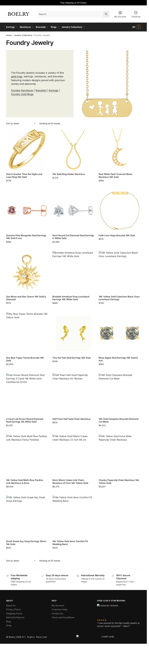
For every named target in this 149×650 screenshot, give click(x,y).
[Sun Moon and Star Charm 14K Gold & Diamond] (27, 272)
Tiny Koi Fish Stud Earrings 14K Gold (71, 357)
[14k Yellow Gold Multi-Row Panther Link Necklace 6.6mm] (27, 455)
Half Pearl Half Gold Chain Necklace (71, 419)
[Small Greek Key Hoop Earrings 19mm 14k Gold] (27, 517)
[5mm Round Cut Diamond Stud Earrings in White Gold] (73, 211)
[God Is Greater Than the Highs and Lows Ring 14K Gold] (27, 149)
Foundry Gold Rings (22, 94)
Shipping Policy (14, 613)
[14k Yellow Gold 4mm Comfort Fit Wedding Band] (73, 517)
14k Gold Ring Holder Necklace (68, 174)
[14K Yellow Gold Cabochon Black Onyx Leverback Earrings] (120, 272)
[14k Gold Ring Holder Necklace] (73, 149)
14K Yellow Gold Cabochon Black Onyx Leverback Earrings (119, 298)
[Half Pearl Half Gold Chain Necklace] (73, 394)
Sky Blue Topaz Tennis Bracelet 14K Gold (25, 359)
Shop (8, 625)
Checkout (135, 16)
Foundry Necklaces (22, 90)
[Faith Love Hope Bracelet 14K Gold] (120, 211)
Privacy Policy (13, 609)
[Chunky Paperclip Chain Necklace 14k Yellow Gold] (120, 455)
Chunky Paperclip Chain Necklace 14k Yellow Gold (119, 481)
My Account (120, 16)
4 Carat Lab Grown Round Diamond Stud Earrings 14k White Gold (24, 420)
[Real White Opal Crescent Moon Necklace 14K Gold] (120, 149)
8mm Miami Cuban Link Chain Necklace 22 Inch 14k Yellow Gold (70, 481)
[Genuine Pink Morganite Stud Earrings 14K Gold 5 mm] (27, 211)
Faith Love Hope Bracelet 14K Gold (117, 235)
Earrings (53, 90)
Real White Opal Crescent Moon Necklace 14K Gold (115, 175)
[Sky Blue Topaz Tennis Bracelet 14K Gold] (27, 333)
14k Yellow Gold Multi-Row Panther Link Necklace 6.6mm (24, 481)
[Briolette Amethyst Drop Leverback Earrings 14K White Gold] (73, 272)
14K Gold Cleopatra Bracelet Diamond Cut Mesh (118, 420)
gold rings (16, 76)
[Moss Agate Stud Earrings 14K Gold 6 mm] (120, 333)
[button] (136, 27)
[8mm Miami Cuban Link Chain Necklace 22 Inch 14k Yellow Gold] (73, 455)
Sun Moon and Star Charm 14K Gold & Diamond (26, 298)
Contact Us (57, 613)
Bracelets (41, 90)
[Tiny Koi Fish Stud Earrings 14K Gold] (73, 333)
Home (9, 35)
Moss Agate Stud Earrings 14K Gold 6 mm (118, 359)
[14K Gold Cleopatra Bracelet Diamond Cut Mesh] (120, 394)
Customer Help (59, 609)
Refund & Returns (15, 617)
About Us (11, 605)
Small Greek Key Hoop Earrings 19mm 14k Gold (26, 543)
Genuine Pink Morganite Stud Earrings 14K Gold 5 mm (26, 237)
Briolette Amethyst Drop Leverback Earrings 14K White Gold (70, 298)
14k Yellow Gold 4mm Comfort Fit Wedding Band (70, 543)
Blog (8, 621)
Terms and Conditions (63, 617)
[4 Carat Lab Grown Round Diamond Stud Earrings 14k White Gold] (27, 394)
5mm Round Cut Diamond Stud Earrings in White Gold (73, 237)
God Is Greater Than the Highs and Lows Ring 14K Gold (24, 175)
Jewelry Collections (23, 35)
